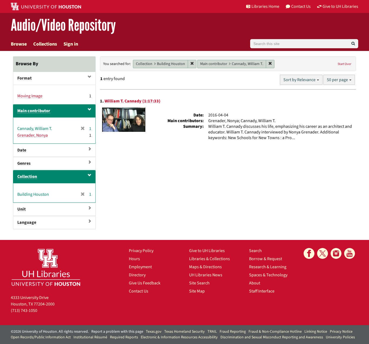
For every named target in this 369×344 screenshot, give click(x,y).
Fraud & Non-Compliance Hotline (275, 331)
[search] (353, 43)
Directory (137, 275)
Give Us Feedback (144, 283)
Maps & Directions (205, 267)
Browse (19, 44)
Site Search (199, 283)
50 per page (338, 80)
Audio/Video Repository (63, 25)
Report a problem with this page (117, 331)
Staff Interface (261, 291)
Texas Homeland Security (184, 331)
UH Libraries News (205, 275)
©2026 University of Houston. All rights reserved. (50, 331)
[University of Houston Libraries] (46, 267)
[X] (322, 253)
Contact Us (138, 291)
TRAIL (212, 331)
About (254, 283)
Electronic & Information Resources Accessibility (179, 337)
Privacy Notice (341, 331)
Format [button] (24, 78)
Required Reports (124, 337)
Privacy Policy (141, 251)
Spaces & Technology (268, 275)
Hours (134, 259)
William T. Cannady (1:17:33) (132, 101)
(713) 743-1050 (24, 311)
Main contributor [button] (33, 111)
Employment (140, 267)
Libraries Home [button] (265, 6)
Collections (45, 44)
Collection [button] (27, 177)
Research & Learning (267, 267)
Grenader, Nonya (32, 135)
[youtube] (349, 253)
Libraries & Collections (209, 259)
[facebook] (309, 253)
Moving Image (29, 96)
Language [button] (26, 222)
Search (255, 251)
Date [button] (21, 150)
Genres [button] (24, 163)
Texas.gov (154, 331)
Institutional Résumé (90, 337)
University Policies (340, 337)
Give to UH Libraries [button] (340, 6)
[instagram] (336, 253)
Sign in (70, 44)
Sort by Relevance (299, 80)
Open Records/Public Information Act (41, 337)
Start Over (344, 64)
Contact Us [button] (301, 6)
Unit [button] (21, 209)
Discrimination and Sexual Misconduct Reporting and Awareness (271, 337)
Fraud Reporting (233, 331)
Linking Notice (315, 331)
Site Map (197, 291)
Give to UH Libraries (207, 251)
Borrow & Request (265, 259)
